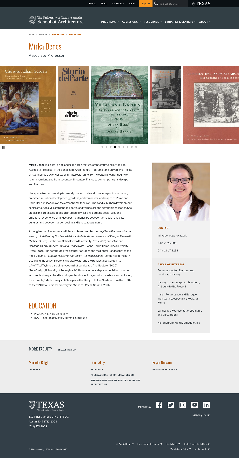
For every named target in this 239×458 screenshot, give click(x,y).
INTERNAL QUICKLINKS (201, 415)
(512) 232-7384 (167, 243)
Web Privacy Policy (179, 449)
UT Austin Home (123, 444)
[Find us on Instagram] (182, 405)
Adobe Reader (201, 449)
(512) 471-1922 (38, 426)
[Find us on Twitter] (171, 405)
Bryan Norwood (162, 362)
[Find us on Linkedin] (206, 405)
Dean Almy (98, 362)
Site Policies (171, 444)
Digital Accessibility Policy (196, 444)
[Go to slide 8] (131, 147)
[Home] (56, 19)
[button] (117, 21)
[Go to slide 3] (110, 147)
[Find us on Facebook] (159, 405)
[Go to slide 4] (115, 147)
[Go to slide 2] (106, 147)
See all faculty (67, 350)
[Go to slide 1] (102, 147)
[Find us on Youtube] (194, 405)
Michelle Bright (39, 362)
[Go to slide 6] (123, 147)
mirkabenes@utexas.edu (172, 235)
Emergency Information (148, 444)
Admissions (130, 22)
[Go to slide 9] (136, 147)
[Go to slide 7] (127, 147)
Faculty (43, 34)
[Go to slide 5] (119, 147)
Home (31, 34)
